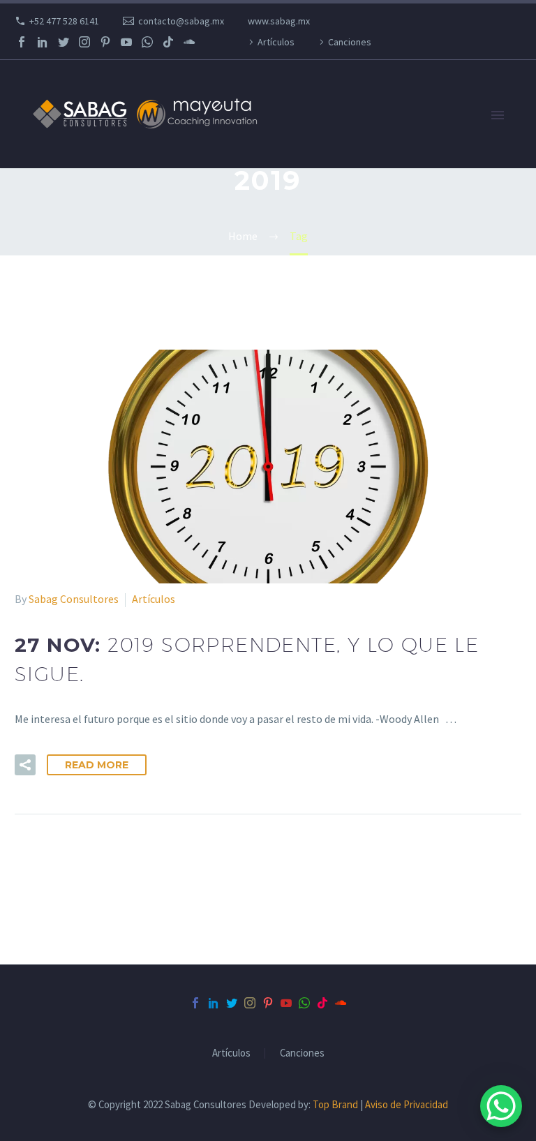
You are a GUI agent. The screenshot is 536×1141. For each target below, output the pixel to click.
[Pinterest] (105, 41)
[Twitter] (63, 41)
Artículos (276, 42)
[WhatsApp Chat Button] (501, 1106)
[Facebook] (21, 41)
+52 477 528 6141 (64, 21)
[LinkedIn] (42, 41)
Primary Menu (497, 115)
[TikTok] (168, 41)
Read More (96, 765)
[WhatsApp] (147, 41)
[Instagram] (84, 41)
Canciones (349, 42)
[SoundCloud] (189, 41)
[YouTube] (126, 41)
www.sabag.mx (279, 21)
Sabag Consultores (74, 599)
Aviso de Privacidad (406, 1104)
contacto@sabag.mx (181, 21)
